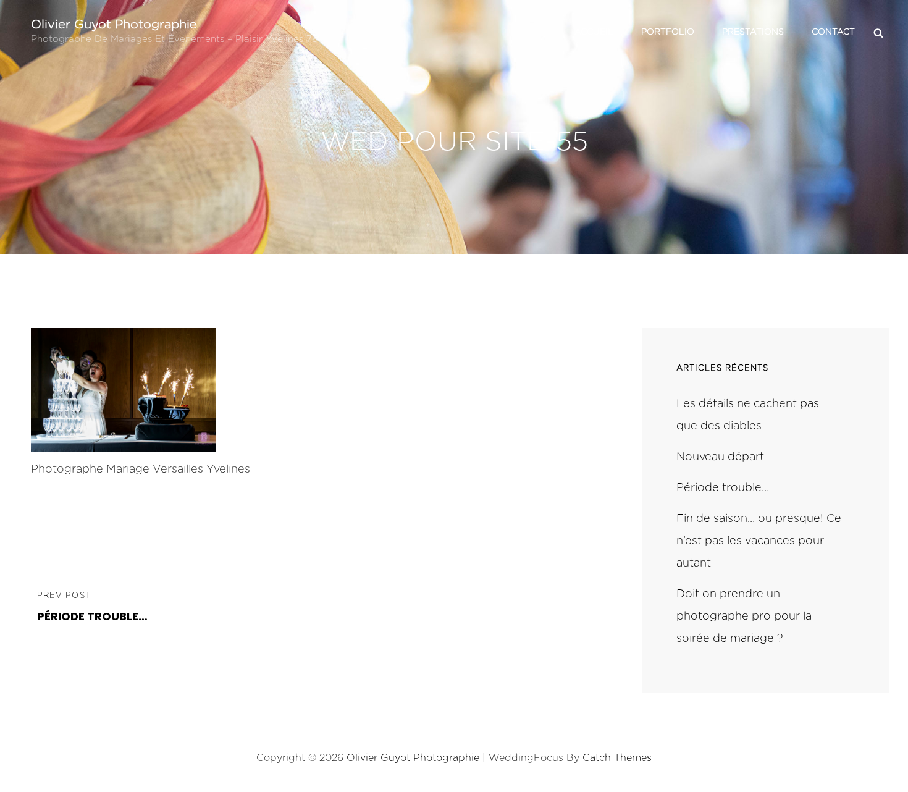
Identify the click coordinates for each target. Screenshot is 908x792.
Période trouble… (722, 488)
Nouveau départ (720, 457)
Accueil (593, 32)
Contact (833, 32)
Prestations (753, 32)
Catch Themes (617, 758)
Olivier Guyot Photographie (114, 25)
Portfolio (667, 32)
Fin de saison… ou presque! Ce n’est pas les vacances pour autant (758, 541)
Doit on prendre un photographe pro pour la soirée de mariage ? (744, 616)
